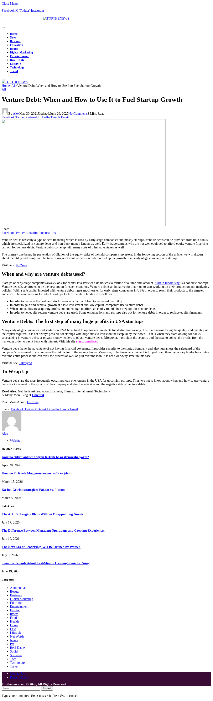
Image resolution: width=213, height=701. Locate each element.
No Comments (78, 113)
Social (14, 651)
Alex (16, 113)
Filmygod (25, 363)
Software (16, 655)
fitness (14, 614)
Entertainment (19, 56)
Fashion (15, 610)
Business (15, 41)
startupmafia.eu (87, 341)
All (4, 89)
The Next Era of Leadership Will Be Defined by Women (41, 547)
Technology (17, 67)
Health (14, 48)
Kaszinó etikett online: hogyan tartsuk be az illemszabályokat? (45, 457)
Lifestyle (15, 63)
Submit (47, 688)
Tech (13, 659)
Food (13, 617)
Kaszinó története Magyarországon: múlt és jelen (36, 473)
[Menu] (3, 27)
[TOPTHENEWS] (35, 18)
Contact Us (17, 673)
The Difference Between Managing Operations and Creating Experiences (53, 530)
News (13, 37)
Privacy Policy (19, 677)
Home (13, 33)
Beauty (14, 591)
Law (13, 629)
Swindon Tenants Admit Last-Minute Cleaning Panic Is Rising (45, 563)
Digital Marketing (21, 52)
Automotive (18, 587)
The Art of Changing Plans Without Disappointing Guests (42, 514)
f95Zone (21, 265)
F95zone (32, 402)
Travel (14, 71)
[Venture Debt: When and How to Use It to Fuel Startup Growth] (84, 225)
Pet (12, 644)
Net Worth (17, 636)
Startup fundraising (167, 283)
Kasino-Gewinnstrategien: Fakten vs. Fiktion (33, 489)
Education (16, 45)
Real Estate (17, 60)
